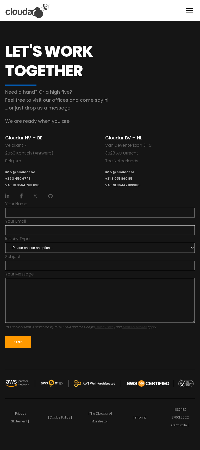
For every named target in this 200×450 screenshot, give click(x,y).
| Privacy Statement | (20, 417)
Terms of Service (134, 327)
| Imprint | (140, 417)
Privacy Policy (105, 327)
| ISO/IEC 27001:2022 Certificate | (180, 417)
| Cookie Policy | (60, 417)
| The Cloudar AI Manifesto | (100, 417)
